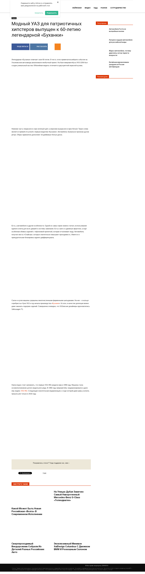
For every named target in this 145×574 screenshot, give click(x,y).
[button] (130, 7)
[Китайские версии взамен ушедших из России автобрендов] (101, 64)
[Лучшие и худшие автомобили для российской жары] (101, 42)
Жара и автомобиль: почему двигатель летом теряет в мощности (120, 53)
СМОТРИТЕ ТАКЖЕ (20, 484)
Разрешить (52, 13)
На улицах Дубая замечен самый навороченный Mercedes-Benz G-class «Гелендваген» (68, 496)
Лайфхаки (77, 8)
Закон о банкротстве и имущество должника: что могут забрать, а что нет (93, 569)
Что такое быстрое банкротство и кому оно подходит (59, 569)
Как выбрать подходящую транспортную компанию (89, 568)
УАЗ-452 (24, 391)
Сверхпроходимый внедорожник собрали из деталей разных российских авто (28, 547)
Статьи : (14, 568)
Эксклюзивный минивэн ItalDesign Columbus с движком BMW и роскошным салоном (72, 546)
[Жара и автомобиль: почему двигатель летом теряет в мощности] (101, 53)
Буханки (55, 303)
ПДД (96, 8)
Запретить (39, 13)
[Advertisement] (51, 156)
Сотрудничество (118, 8)
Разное (104, 8)
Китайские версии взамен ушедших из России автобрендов (119, 64)
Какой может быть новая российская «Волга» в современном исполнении (27, 511)
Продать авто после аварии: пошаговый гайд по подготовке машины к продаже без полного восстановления (45, 568)
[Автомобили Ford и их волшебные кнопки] (101, 31)
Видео (88, 8)
